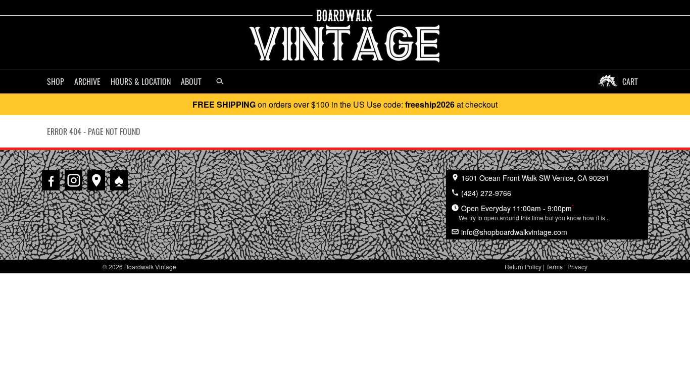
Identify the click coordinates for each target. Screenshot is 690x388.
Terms (554, 266)
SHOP (55, 81)
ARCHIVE (87, 81)
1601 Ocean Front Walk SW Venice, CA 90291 (534, 178)
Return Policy (523, 266)
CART (630, 81)
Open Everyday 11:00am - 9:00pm (534, 212)
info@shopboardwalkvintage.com (513, 232)
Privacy (577, 266)
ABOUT (191, 81)
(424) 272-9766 (485, 193)
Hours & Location (141, 81)
